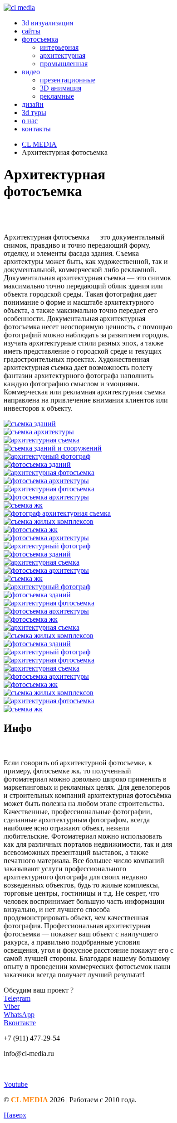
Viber (12, 1006)
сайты (31, 31)
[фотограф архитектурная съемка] (88, 513)
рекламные (57, 96)
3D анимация (60, 88)
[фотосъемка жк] (88, 530)
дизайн (33, 104)
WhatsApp (19, 1014)
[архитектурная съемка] (88, 440)
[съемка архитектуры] (88, 432)
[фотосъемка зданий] (88, 465)
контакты (36, 129)
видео (31, 72)
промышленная (64, 63)
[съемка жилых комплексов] (88, 522)
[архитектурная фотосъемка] (88, 473)
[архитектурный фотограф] (88, 456)
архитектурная (62, 55)
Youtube (16, 1084)
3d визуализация (47, 23)
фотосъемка (40, 39)
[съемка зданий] (88, 424)
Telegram (17, 998)
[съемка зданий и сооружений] (88, 448)
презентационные (67, 80)
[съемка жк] (88, 505)
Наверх (15, 1115)
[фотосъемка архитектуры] (88, 481)
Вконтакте (20, 1023)
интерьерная (59, 47)
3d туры (34, 112)
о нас (30, 121)
